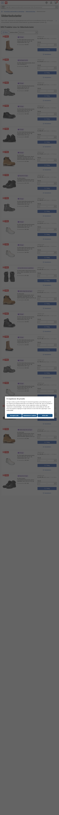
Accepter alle (14, 415)
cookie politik (9, 410)
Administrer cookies (29, 415)
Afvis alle (45, 415)
